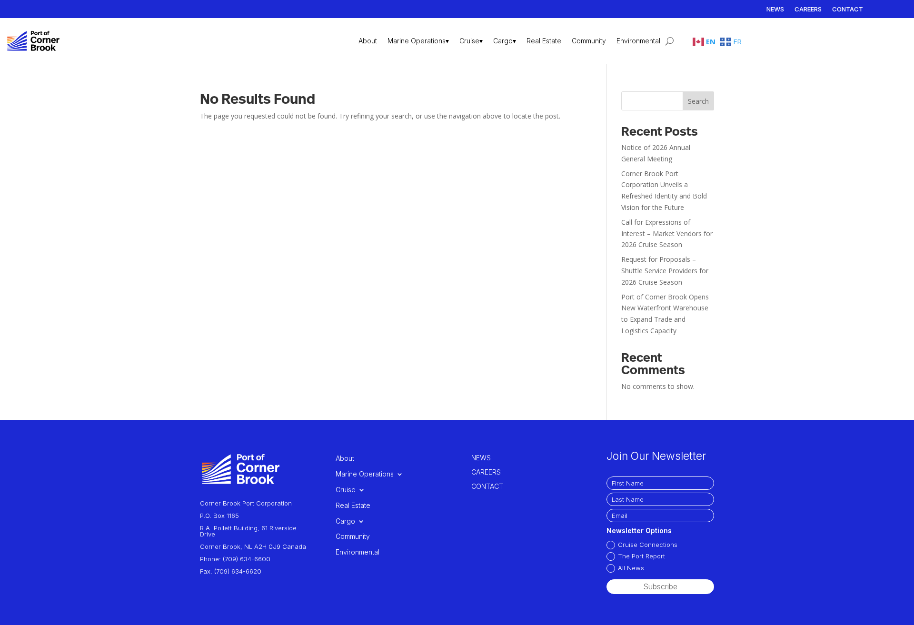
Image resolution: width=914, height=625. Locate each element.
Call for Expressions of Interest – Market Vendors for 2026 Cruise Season (667, 233)
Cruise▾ (471, 41)
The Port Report (641, 556)
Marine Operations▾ (418, 41)
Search (698, 101)
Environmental (638, 41)
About (367, 41)
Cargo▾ (504, 41)
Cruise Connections (647, 544)
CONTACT (847, 9)
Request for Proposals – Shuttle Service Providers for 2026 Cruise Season (664, 271)
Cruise (346, 490)
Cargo (345, 521)
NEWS (775, 9)
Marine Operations (365, 474)
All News (631, 568)
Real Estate (544, 41)
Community (589, 41)
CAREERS (808, 9)
